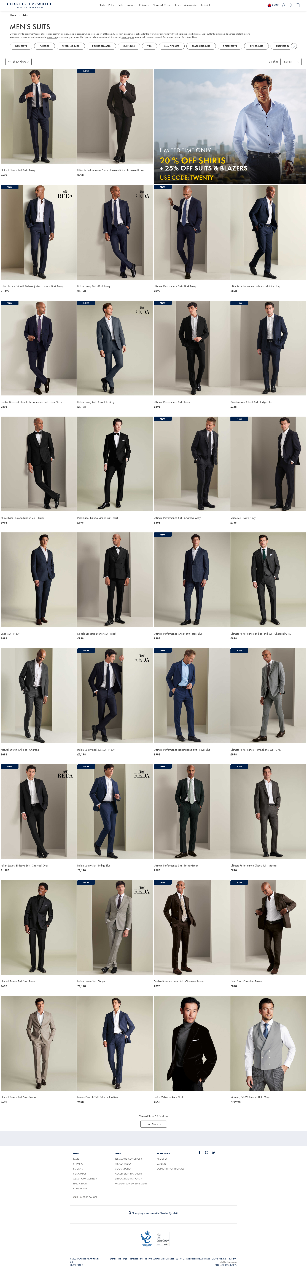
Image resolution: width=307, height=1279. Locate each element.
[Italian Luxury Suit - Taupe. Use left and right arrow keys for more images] (115, 927)
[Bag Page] (297, 5)
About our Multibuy (85, 1178)
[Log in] (283, 5)
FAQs (76, 1158)
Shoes (177, 5)
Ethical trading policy (128, 1178)
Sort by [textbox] (288, 62)
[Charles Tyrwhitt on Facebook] (201, 1152)
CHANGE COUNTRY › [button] (226, 1265)
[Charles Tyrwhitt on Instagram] (208, 1152)
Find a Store (80, 1183)
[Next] (294, 46)
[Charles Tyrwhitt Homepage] (29, 5)
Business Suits (284, 46)
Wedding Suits (70, 46)
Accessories (190, 5)
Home (13, 14)
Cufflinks (129, 46)
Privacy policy (123, 1163)
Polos (111, 5)
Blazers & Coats (161, 5)
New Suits (21, 46)
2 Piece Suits (230, 46)
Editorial (205, 5)
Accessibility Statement (128, 1173)
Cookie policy (123, 1168)
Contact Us (80, 1188)
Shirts (102, 5)
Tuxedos (44, 46)
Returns (78, 1168)
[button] (153, 1124)
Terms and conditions (128, 1158)
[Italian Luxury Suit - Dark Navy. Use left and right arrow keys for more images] (115, 232)
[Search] (290, 5)
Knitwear (144, 5)
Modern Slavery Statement (131, 1183)
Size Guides (79, 1173)
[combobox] (291, 61)
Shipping (78, 1163)
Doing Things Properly (170, 1168)
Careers (165, 1163)
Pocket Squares (101, 46)
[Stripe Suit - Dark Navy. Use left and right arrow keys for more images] (268, 464)
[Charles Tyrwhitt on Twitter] (215, 1152)
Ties (149, 46)
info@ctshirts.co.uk (228, 1261)
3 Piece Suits (256, 46)
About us (162, 1158)
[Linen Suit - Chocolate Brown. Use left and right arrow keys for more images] (268, 927)
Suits (120, 5)
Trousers (130, 5)
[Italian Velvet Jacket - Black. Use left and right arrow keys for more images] (192, 1043)
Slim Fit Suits (171, 46)
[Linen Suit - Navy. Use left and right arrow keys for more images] (39, 579)
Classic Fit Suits (201, 46)
